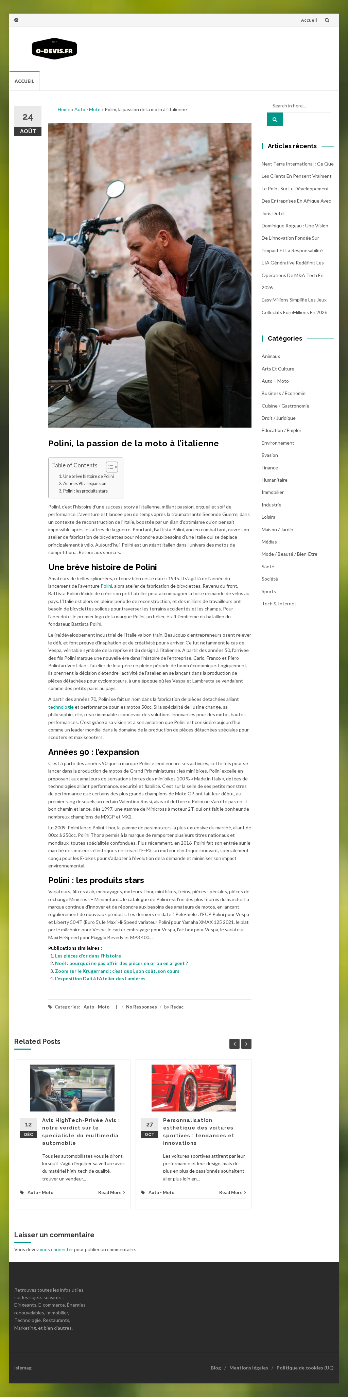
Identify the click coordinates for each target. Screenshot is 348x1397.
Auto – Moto (275, 381)
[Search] (275, 119)
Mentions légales (248, 1367)
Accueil (309, 20)
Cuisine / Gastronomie (285, 406)
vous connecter (56, 1249)
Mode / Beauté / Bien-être (289, 554)
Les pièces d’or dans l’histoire (88, 956)
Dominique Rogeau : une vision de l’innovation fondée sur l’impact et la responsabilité (295, 238)
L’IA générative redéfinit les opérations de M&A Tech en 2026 (293, 275)
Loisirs (268, 517)
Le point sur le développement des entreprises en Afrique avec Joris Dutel (296, 201)
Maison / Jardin (277, 529)
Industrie (271, 504)
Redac (177, 1007)
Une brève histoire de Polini (88, 476)
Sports (269, 591)
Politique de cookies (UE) (305, 1367)
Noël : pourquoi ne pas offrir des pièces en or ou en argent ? (121, 963)
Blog (216, 1367)
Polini (106, 586)
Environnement (278, 443)
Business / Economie (284, 393)
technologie (61, 707)
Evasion (270, 455)
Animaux (271, 356)
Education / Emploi (281, 430)
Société (270, 579)
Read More (110, 1192)
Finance (270, 467)
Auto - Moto (87, 109)
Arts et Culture (278, 369)
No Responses (141, 1007)
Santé (268, 566)
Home (64, 109)
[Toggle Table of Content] (108, 467)
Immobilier (273, 492)
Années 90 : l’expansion (84, 483)
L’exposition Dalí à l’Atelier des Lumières (100, 978)
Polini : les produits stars (85, 491)
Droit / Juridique (279, 418)
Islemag (23, 1367)
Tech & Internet (279, 603)
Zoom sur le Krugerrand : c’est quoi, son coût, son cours (117, 971)
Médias (269, 542)
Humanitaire (275, 480)
